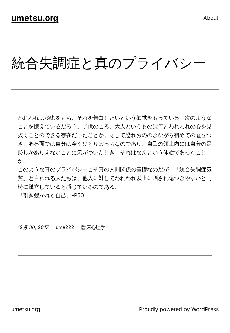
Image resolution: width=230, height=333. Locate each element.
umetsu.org (34, 18)
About (211, 18)
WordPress (205, 309)
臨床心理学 (93, 227)
